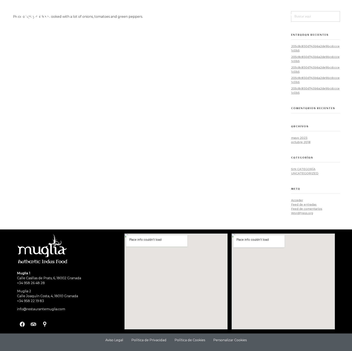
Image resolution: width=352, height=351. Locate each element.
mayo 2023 (299, 138)
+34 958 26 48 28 (31, 283)
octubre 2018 (300, 142)
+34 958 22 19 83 (30, 301)
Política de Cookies (190, 340)
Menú (288, 15)
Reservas (327, 15)
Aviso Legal (114, 340)
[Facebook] (22, 324)
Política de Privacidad (148, 340)
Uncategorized (304, 173)
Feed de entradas (304, 204)
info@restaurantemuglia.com (41, 309)
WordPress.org (302, 213)
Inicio (257, 15)
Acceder (297, 200)
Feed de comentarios (306, 209)
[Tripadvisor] (33, 324)
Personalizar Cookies (230, 340)
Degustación (306, 15)
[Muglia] (34, 14)
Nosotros (272, 15)
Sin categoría (303, 169)
